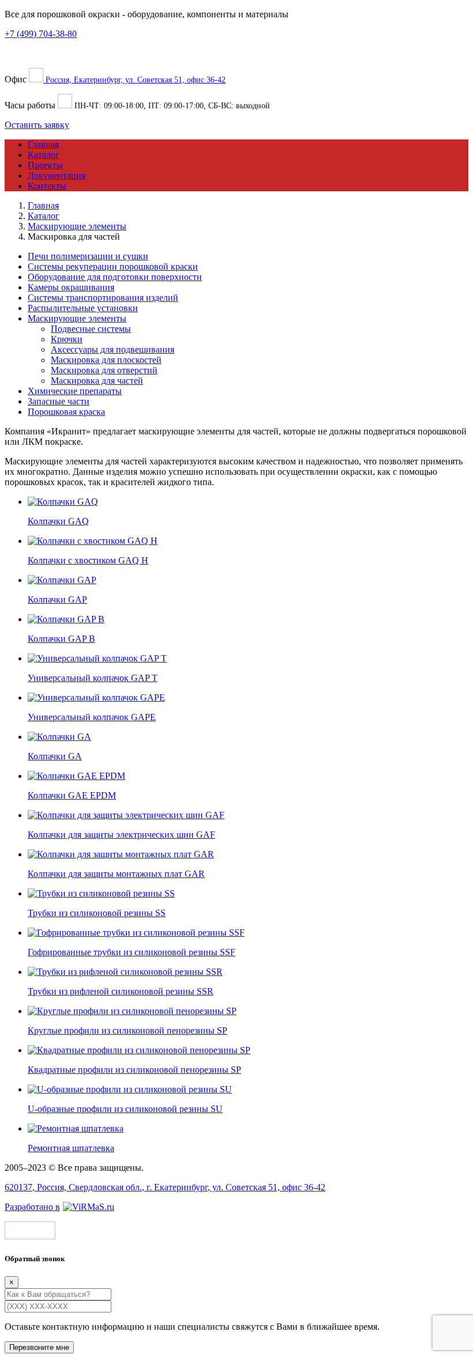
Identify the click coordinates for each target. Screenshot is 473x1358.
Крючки (66, 339)
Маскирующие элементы (77, 318)
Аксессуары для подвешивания (112, 349)
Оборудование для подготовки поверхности (115, 277)
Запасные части (58, 401)
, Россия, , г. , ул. (165, 1187)
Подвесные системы (91, 329)
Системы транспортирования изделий (103, 297)
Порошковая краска (66, 412)
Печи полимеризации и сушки (88, 256)
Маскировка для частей (97, 380)
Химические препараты (75, 391)
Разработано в (32, 1207)
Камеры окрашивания (71, 287)
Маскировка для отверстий (104, 370)
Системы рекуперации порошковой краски (113, 266)
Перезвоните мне (39, 1347)
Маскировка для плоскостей (106, 360)
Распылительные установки (83, 308)
